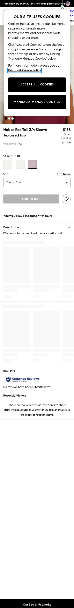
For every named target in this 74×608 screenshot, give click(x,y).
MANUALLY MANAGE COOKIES (37, 102)
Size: (6, 174)
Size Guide (64, 174)
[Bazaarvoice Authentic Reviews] (23, 380)
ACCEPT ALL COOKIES (37, 84)
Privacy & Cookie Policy (24, 70)
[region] (37, 63)
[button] (6, 118)
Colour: (7, 156)
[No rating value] (10, 144)
